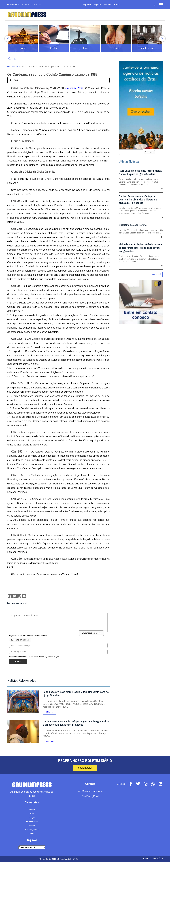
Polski (117, 4)
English (97, 4)
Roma (12, 58)
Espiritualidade (32, 821)
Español (87, 4)
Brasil (32, 813)
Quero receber (85, 768)
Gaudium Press (74, 88)
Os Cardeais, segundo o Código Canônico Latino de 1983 (52, 74)
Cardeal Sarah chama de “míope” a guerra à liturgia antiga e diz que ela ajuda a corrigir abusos (76, 723)
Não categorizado (32, 829)
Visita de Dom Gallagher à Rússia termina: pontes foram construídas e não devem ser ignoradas (141, 248)
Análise (32, 809)
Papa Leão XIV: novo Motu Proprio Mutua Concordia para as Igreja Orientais (76, 694)
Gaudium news (14, 66)
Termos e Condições (153, 858)
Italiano (107, 4)
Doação (32, 817)
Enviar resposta (89, 633)
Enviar (18, 661)
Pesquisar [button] (149, 152)
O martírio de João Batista (133, 225)
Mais (48, 712)
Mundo (32, 825)
